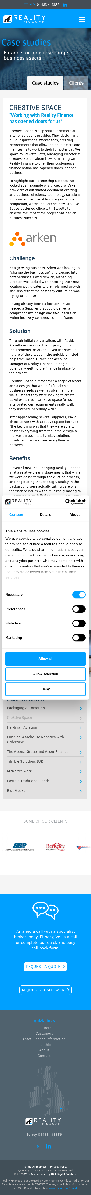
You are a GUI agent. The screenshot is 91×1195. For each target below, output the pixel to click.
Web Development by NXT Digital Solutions (50, 1174)
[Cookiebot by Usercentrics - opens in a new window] (65, 502)
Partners (44, 1027)
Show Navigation (82, 19)
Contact (44, 1055)
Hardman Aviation (22, 727)
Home (25, 20)
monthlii (44, 1044)
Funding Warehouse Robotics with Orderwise (35, 739)
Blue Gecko (16, 790)
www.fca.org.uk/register (64, 1188)
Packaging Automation (26, 707)
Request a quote (43, 966)
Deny (45, 689)
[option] (52, 847)
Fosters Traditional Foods (28, 780)
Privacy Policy (58, 1167)
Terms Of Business (35, 1167)
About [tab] (75, 515)
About (44, 1050)
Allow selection (45, 674)
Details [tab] (45, 515)
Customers (44, 1033)
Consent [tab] (16, 515)
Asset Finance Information (44, 1039)
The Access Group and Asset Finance (37, 751)
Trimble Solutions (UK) (26, 761)
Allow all (45, 659)
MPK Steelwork (19, 771)
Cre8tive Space (19, 717)
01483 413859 (48, 5)
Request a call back (43, 990)
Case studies (45, 82)
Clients (76, 82)
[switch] (79, 609)
